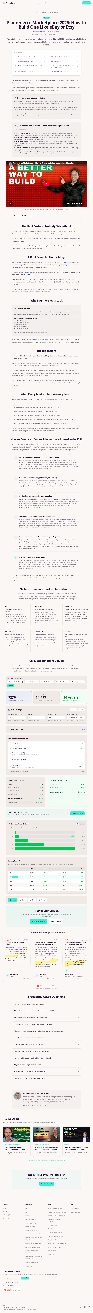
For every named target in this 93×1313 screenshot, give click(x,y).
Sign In (78, 3)
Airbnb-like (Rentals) (47, 682)
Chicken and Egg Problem (33, 1243)
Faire (67, 632)
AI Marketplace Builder (55, 1208)
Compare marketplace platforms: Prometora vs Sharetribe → (46, 1160)
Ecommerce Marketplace (55, 1236)
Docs (51, 3)
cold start (26, 275)
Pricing (45, 3)
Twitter (27, 1105)
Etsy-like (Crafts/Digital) (16, 682)
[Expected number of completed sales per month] (58, 714)
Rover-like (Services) (32, 682)
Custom (11, 686)
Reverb (38, 606)
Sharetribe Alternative (54, 1247)
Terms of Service (75, 1212)
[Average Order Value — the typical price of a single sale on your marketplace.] (33, 714)
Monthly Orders (54, 714)
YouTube (36, 1105)
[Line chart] (80, 824)
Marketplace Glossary (32, 1262)
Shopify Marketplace (54, 1240)
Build (27, 1216)
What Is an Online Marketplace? (35, 1234)
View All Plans (56, 921)
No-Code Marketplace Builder (57, 1212)
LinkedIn (44, 1105)
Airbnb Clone (52, 1251)
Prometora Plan (72, 714)
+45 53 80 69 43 (10, 1285)
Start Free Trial (76, 813)
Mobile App (6, 1215)
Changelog (28, 1266)
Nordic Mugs (63, 262)
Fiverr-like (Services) (62, 682)
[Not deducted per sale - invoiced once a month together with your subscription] (18, 790)
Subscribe (25, 1278)
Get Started (86, 3)
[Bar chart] (77, 824)
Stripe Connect (67, 523)
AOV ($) (32, 714)
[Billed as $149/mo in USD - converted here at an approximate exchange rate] (16, 794)
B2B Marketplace (53, 1229)
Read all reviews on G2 (46, 986)
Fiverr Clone (51, 1254)
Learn (38, 12)
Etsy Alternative (52, 1225)
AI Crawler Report (30, 1219)
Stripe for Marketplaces (32, 1247)
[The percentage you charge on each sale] (22, 714)
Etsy (7, 606)
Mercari (8, 632)
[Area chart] (83, 824)
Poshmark (39, 632)
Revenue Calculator (31, 1230)
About (38, 3)
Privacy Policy (74, 1208)
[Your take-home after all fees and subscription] (22, 798)
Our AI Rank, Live (30, 1223)
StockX (67, 606)
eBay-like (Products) (77, 682)
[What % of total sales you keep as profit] (17, 802)
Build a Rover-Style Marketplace (57, 1243)
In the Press (6, 1218)
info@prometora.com (11, 1282)
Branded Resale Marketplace (56, 1216)
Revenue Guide (30, 1227)
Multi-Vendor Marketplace (56, 1232)
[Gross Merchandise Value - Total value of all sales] (12, 784)
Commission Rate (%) (16, 714)
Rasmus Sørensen (40, 31)
